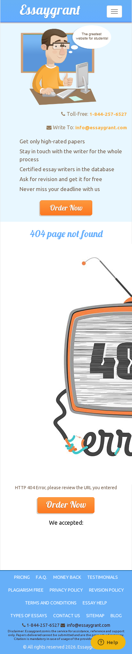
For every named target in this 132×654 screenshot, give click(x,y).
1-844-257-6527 (108, 114)
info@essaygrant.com (101, 127)
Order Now (66, 207)
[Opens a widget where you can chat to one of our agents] (108, 643)
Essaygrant (50, 10)
